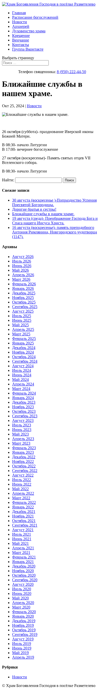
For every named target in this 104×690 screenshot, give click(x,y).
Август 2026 (23, 256)
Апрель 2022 (23, 493)
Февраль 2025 (24, 338)
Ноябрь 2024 (23, 352)
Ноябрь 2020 (23, 571)
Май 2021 (20, 543)
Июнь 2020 (21, 593)
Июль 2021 (21, 534)
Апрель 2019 (23, 657)
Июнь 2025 (21, 320)
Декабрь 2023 (23, 402)
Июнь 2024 (21, 375)
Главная (19, 13)
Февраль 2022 (24, 502)
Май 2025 (20, 325)
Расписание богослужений (35, 17)
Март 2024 (21, 388)
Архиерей (20, 26)
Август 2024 (23, 366)
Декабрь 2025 (23, 293)
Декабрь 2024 (23, 348)
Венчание (20, 40)
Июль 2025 (21, 316)
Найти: (8, 180)
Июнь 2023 (21, 429)
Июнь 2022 (21, 484)
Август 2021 (23, 530)
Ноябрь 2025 (23, 297)
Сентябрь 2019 (24, 634)
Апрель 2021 (23, 548)
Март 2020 (21, 607)
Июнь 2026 (21, 266)
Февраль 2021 (24, 557)
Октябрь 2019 (24, 630)
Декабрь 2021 (23, 511)
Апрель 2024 (23, 384)
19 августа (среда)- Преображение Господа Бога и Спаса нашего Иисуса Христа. (55, 220)
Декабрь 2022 (23, 457)
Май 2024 (20, 379)
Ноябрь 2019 (23, 625)
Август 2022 (23, 475)
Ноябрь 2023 (23, 407)
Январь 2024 (23, 398)
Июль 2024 (21, 370)
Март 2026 (21, 279)
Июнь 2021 (21, 539)
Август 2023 (23, 420)
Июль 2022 (21, 480)
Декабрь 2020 (23, 566)
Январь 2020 (23, 616)
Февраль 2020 (24, 612)
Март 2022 (21, 498)
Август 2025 (23, 311)
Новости (19, 22)
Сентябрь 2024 (24, 361)
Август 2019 (23, 639)
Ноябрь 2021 (23, 516)
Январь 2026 (23, 288)
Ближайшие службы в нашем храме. (43, 214)
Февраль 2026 (24, 284)
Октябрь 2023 (24, 411)
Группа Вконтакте (27, 49)
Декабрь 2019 (23, 621)
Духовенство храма (28, 31)
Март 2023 (21, 443)
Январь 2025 (23, 343)
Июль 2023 (21, 425)
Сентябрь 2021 (24, 525)
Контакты (20, 44)
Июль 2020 (21, 589)
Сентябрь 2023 (24, 416)
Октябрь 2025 (24, 302)
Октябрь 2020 (24, 575)
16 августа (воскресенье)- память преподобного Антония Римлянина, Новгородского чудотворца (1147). (54, 232)
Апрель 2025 (23, 329)
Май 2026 (20, 270)
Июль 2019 (21, 643)
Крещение (21, 35)
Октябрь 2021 (24, 521)
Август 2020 (23, 584)
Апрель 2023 (23, 439)
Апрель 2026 (23, 275)
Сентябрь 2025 (24, 307)
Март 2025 (21, 334)
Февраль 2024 (24, 393)
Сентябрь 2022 (24, 470)
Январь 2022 (23, 507)
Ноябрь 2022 (23, 461)
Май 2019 (20, 653)
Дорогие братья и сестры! (34, 209)
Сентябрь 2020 (24, 580)
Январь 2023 (23, 452)
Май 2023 (20, 434)
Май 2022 (20, 489)
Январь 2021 (23, 561)
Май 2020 (20, 598)
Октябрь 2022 (24, 466)
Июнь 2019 (21, 648)
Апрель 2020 (23, 602)
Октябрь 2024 (24, 357)
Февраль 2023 (24, 448)
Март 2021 (21, 552)
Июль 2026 (21, 261)
